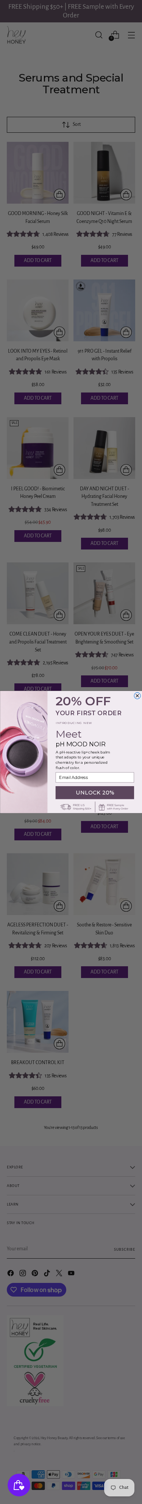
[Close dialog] (137, 695)
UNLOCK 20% (95, 792)
